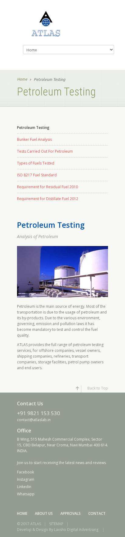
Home (22, 79)
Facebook (25, 472)
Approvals (70, 513)
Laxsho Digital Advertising (76, 529)
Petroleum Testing (33, 127)
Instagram (25, 479)
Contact (97, 513)
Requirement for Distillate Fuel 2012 (47, 198)
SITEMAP (56, 523)
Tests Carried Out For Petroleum (45, 151)
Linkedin (24, 486)
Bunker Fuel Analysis (34, 139)
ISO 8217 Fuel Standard (37, 175)
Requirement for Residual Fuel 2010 (47, 186)
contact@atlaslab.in (34, 419)
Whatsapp (26, 494)
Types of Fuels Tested (35, 163)
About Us (44, 513)
